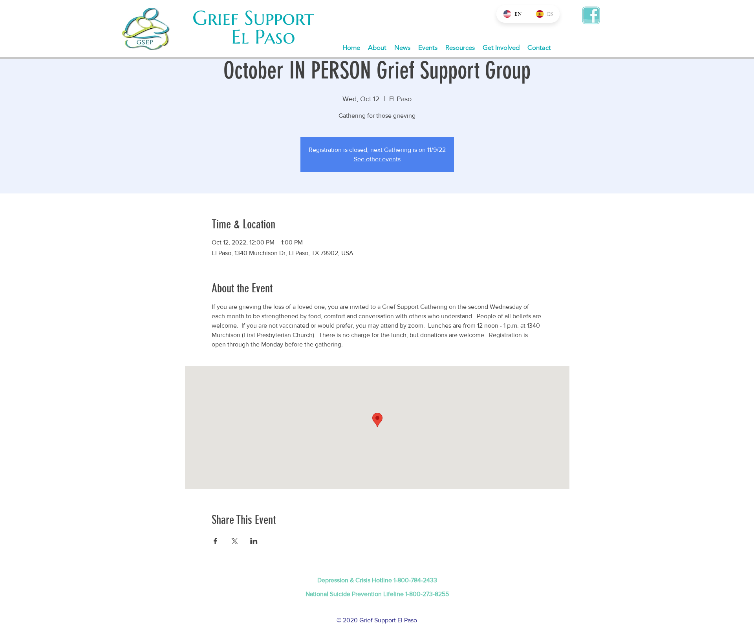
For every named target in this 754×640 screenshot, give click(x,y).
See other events (377, 159)
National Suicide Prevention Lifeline (355, 594)
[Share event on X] (234, 541)
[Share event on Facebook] (215, 541)
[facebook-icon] (591, 15)
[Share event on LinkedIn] (254, 541)
